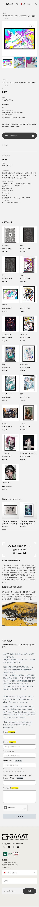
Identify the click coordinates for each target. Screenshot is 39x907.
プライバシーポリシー (9, 862)
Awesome (23, 334)
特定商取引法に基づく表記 (10, 865)
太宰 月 (22, 424)
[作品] (10, 239)
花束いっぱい (24, 364)
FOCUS (4, 305)
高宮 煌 (4, 424)
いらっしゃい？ (7, 394)
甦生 (21, 394)
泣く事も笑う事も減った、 (28, 453)
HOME (4, 13)
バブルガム (5, 453)
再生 (3, 275)
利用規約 (4, 860)
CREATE (22, 275)
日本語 (6, 881)
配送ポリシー (6, 867)
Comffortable (6, 334)
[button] (3, 4)
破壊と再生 (5, 245)
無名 (3, 364)
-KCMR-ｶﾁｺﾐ (6, 483)
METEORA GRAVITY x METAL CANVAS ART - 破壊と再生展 (18, 16)
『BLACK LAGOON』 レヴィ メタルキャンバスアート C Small (28, 522)
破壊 (21, 245)
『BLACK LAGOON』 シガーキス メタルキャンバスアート (10, 522)
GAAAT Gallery (15, 844)
